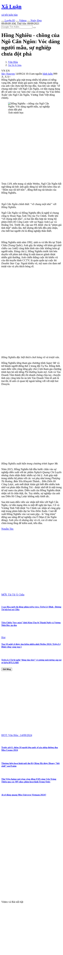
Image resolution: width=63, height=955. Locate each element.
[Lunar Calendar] (28, 21)
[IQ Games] (2, 21)
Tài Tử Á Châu (15, 65)
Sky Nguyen (8, 73)
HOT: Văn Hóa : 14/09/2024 (16, 735)
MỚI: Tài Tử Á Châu (12, 594)
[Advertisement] (31, 148)
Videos (22, 20)
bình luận (48, 73)
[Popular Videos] (17, 21)
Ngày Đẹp (36, 20)
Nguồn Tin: (7, 528)
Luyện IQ (9, 20)
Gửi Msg (7, 669)
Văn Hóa (13, 62)
